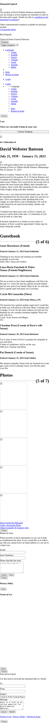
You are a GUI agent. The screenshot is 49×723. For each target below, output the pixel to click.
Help (7, 72)
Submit (12, 712)
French (14, 57)
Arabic (14, 52)
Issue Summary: (7, 555)
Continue (4, 42)
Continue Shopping (24, 132)
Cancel (4, 575)
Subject (3, 694)
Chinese (14, 60)
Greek (13, 62)
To (1, 683)
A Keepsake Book (8, 29)
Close (3, 589)
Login (8, 79)
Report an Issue (12, 74)
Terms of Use (6, 716)
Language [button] (9, 50)
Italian (13, 67)
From (2, 689)
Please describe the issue (10, 560)
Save (11, 575)
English (14, 55)
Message (3, 699)
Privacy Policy (19, 716)
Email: (3, 550)
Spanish (14, 65)
